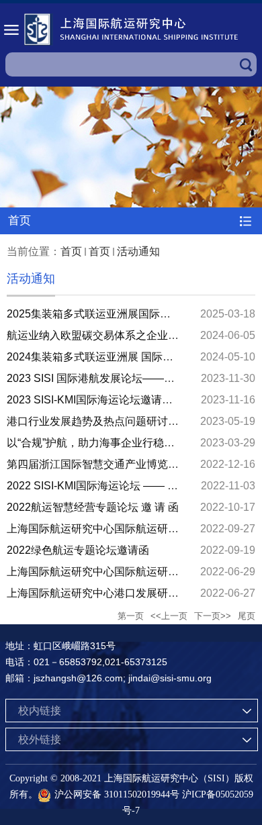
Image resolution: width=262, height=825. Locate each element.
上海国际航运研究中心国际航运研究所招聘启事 (119, 571)
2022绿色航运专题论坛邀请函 (78, 550)
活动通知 (138, 251)
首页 (71, 251)
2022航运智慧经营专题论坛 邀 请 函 (93, 507)
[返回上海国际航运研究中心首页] (131, 29)
